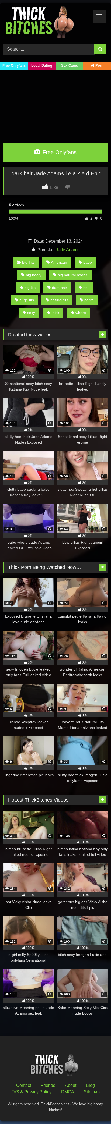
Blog (90, 1085)
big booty (33, 275)
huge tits (26, 300)
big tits (30, 287)
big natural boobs (72, 275)
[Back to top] (94, 1108)
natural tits (59, 300)
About (70, 1085)
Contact (23, 1085)
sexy (31, 312)
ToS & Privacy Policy (31, 1092)
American (59, 262)
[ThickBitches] (45, 22)
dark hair (59, 287)
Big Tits (28, 262)
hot (86, 287)
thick (55, 312)
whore (80, 312)
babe (87, 262)
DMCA (67, 1092)
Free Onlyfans (14, 65)
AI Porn (97, 65)
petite (89, 300)
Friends (48, 1085)
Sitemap (92, 1092)
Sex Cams (69, 65)
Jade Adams (67, 249)
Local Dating (41, 65)
